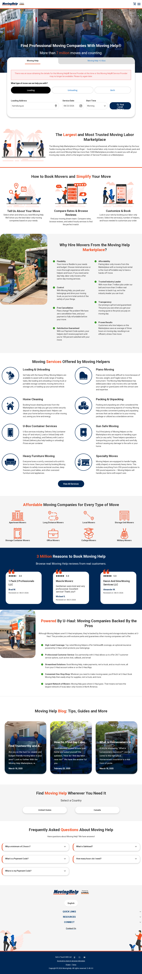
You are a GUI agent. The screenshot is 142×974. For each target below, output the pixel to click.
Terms (74, 964)
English (71, 903)
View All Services (71, 484)
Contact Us (71, 928)
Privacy (68, 964)
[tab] (32, 60)
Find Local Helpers (120, 106)
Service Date (68, 101)
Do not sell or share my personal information (71, 961)
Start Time (91, 101)
